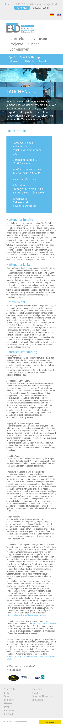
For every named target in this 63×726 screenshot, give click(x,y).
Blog (31, 39)
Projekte (16, 44)
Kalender (22, 7)
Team (43, 39)
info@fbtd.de (28, 179)
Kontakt (36, 7)
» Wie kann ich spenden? (20, 666)
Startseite (17, 39)
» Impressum (13, 670)
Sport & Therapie (31, 57)
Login (45, 7)
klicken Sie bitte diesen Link (44, 624)
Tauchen (33, 44)
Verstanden (50, 722)
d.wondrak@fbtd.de (24, 206)
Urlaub (29, 61)
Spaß (12, 57)
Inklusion (14, 61)
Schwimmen (19, 49)
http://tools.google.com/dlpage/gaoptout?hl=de (26, 615)
